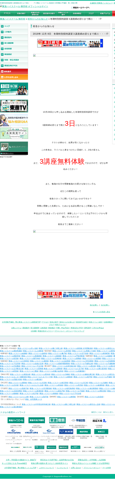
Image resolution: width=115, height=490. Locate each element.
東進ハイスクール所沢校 (73, 385)
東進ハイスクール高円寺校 (30, 358)
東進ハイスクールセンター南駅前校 (13, 377)
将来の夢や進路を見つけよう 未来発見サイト (49, 463)
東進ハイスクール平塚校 (102, 377)
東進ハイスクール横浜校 (32, 379)
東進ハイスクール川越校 (98, 383)
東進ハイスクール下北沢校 (10, 364)
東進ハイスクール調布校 (53, 369)
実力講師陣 (35, 328)
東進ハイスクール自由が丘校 (32, 364)
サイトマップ (79, 331)
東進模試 (51, 328)
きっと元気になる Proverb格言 (14, 463)
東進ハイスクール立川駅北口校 (12, 369)
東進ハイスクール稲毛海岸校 (64, 388)
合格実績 (43, 328)
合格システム (16, 328)
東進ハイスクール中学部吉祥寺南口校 (36, 404)
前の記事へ (94, 305)
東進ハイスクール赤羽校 (61, 351)
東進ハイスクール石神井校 (51, 358)
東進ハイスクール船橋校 (9, 394)
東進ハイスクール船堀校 (52, 356)
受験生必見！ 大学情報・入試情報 (92, 460)
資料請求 (87, 328)
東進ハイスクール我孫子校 (18, 388)
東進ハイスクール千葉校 (75, 391)
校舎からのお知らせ (38, 19)
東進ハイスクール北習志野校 (11, 391)
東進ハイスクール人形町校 (33, 351)
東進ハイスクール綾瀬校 (18, 353)
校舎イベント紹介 (96, 322)
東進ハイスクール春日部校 (58, 383)
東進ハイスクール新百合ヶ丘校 (88, 404)
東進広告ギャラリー (8, 153)
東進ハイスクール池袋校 (103, 356)
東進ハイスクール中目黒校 (10, 366)
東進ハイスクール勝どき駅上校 (51, 348)
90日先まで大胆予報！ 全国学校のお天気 (57, 460)
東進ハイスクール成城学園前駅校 (57, 364)
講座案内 (26, 328)
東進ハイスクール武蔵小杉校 (11, 379)
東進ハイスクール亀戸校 (57, 353)
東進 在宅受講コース (33, 399)
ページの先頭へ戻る (102, 312)
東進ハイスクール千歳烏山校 (82, 364)
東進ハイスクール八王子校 (74, 369)
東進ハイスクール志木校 (9, 385)
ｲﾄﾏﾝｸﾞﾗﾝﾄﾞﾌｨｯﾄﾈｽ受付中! (14, 443)
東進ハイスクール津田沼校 (96, 391)
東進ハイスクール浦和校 (17, 383)
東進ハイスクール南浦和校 (94, 385)
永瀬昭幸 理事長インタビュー (101, 3)
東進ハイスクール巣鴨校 (72, 358)
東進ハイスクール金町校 (37, 353)
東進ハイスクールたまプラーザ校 (40, 377)
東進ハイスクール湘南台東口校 (83, 374)
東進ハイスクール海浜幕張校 (87, 388)
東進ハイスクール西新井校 (10, 356)
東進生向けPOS (77, 328)
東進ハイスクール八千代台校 (70, 394)
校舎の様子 (54, 322)
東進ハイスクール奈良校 (94, 397)
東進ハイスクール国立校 (86, 366)
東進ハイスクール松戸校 (29, 394)
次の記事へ (105, 305)
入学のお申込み (98, 328)
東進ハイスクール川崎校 (60, 374)
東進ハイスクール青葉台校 (20, 374)
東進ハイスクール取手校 (39, 397)
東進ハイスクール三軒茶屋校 (82, 361)
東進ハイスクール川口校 (78, 383)
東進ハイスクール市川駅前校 (41, 388)
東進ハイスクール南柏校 (49, 394)
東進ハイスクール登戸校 (83, 377)
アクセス (45, 322)
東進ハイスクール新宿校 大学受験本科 (78, 348)
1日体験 (34, 331)
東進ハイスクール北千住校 (78, 353)
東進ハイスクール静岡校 (66, 397)
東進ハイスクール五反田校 (60, 361)
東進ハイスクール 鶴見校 (12, 19)
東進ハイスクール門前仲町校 (74, 356)
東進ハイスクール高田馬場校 (11, 351)
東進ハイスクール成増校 (91, 358)
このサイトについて (46, 468)
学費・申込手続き (63, 328)
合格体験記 (108, 322)
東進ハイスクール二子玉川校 (32, 366)
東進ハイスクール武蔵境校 (74, 371)
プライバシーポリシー (91, 468)
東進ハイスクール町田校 (9, 371)
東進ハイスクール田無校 (34, 369)
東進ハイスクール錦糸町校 (99, 353)
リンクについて (62, 468)
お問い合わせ (76, 468)
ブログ (51, 325)
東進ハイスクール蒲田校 (39, 361)
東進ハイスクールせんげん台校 (31, 385)
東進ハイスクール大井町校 (19, 361)
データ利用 (106, 468)
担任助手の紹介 (82, 322)
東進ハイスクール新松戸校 (55, 391)
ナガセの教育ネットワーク (13, 412)
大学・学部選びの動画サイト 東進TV (21, 460)
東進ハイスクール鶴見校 (63, 377)
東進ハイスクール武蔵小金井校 (51, 371)
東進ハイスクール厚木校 (41, 374)
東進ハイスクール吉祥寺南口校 (64, 366)
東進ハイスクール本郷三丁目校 (84, 351)
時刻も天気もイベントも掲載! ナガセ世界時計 (91, 463)
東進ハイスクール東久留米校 (96, 369)
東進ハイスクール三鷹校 (29, 371)
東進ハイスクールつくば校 (18, 397)
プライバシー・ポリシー (63, 331)
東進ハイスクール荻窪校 (9, 358)
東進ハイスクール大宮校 (37, 383)
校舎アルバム (60, 325)
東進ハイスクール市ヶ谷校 (28, 348)
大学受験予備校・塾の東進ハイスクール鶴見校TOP (21, 322)
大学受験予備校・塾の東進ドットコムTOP (20, 468)
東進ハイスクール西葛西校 (31, 356)
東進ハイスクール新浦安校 (33, 391)
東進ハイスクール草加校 (54, 385)
